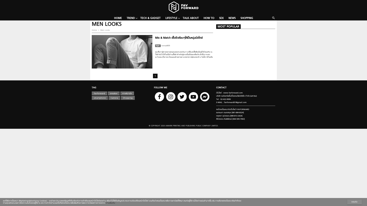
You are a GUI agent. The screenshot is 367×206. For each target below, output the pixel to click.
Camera (114, 98)
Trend (131, 18)
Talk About (191, 18)
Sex (221, 18)
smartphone (100, 98)
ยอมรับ (355, 201)
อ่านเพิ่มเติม (110, 203)
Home (118, 18)
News (232, 18)
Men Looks (105, 30)
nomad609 (165, 45)
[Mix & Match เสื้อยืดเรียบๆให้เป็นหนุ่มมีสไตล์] (122, 68)
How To (209, 18)
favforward (99, 93)
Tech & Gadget (150, 18)
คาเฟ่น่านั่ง (127, 93)
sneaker (114, 93)
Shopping (247, 18)
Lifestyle (171, 18)
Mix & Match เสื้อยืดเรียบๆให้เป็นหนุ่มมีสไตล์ (179, 38)
